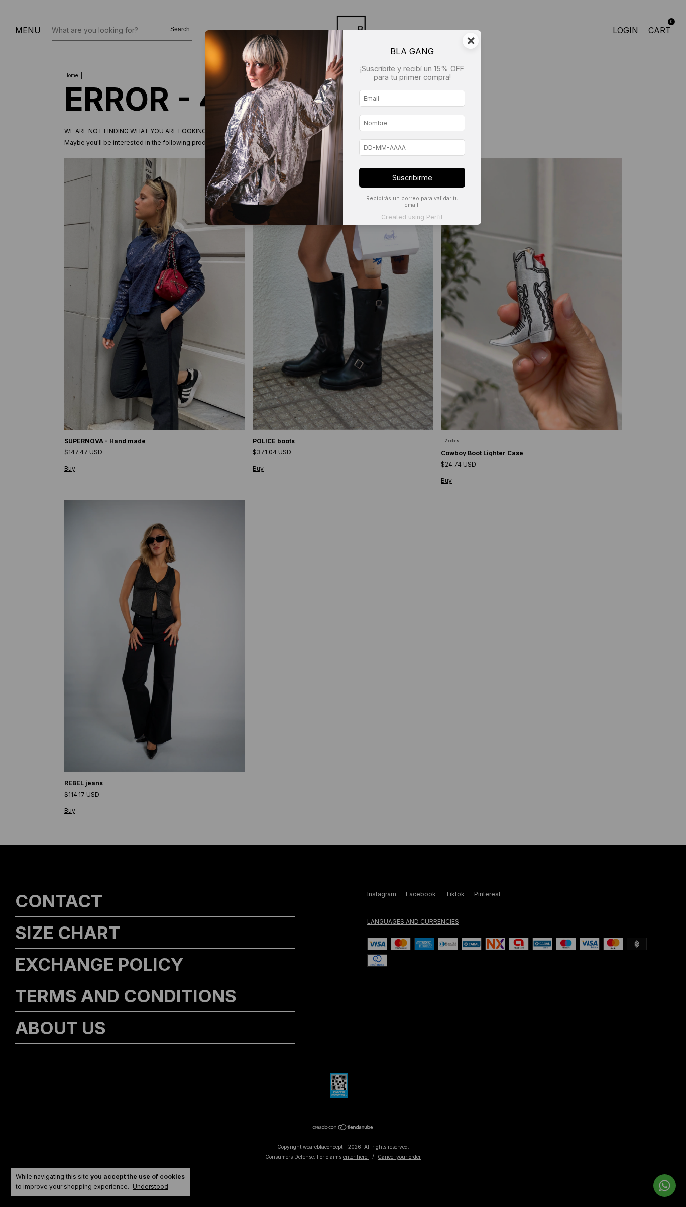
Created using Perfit (412, 217)
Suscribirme (412, 177)
